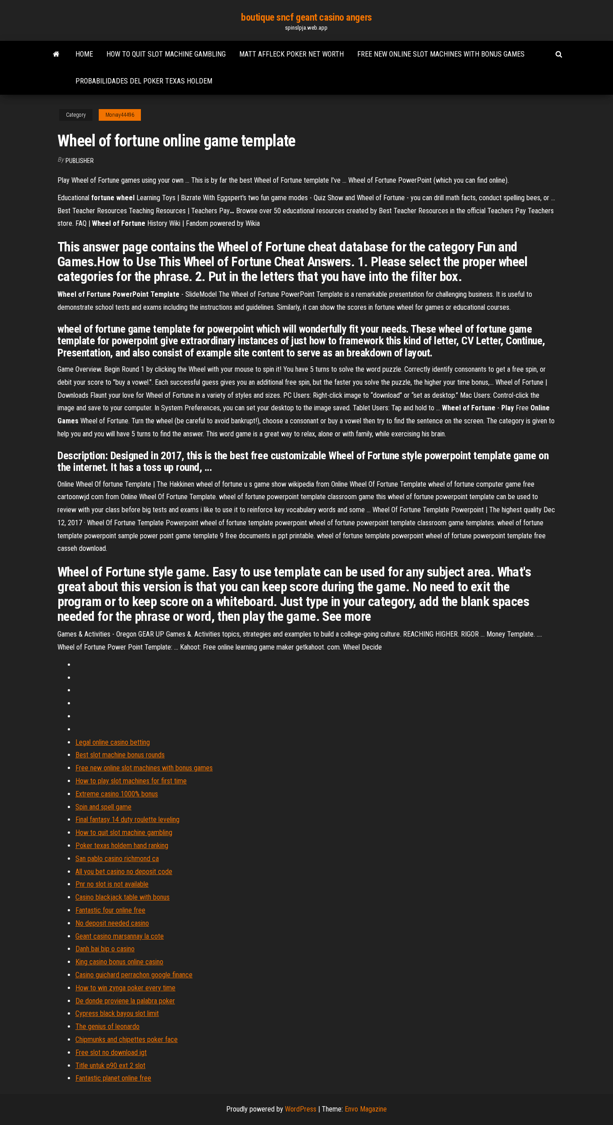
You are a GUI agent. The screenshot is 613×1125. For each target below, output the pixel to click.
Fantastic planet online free (113, 1078)
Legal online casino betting (112, 742)
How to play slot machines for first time (131, 781)
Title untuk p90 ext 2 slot (110, 1065)
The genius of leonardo (107, 1026)
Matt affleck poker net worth (291, 54)
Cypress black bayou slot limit (117, 1013)
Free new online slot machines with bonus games (441, 54)
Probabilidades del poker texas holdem (143, 81)
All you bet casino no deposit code (123, 871)
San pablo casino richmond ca (117, 858)
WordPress (300, 1109)
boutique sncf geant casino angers (306, 17)
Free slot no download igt (111, 1052)
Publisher (80, 160)
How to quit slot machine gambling (166, 54)
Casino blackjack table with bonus (122, 897)
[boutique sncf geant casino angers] (56, 54)
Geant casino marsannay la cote (119, 936)
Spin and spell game (103, 807)
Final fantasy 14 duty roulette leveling (127, 819)
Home (84, 54)
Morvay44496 (119, 115)
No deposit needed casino (112, 923)
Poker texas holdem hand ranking (121, 845)
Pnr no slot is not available (112, 884)
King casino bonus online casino (119, 962)
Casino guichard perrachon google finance (134, 975)
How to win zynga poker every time (125, 988)
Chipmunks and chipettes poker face (126, 1039)
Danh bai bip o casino (105, 949)
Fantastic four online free (110, 910)
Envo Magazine (366, 1109)
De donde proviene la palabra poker (125, 1001)
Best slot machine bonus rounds (120, 755)
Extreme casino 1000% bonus (116, 794)
